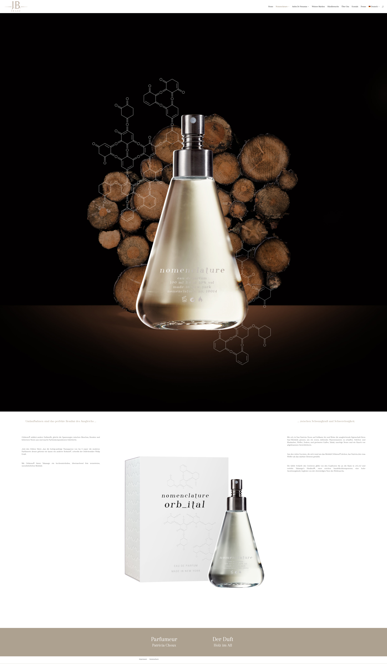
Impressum (143, 659)
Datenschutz (154, 659)
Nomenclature (282, 7)
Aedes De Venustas (299, 7)
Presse (363, 7)
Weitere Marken (318, 7)
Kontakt (355, 7)
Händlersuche (333, 7)
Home (270, 7)
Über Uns (345, 7)
